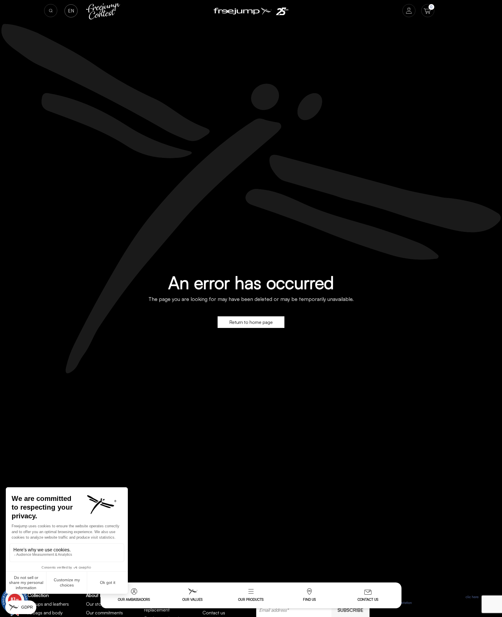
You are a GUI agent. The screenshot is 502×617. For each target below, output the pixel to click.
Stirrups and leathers (48, 604)
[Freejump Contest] (103, 11)
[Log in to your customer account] (408, 11)
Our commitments (104, 613)
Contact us (368, 599)
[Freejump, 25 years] (282, 11)
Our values (192, 599)
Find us (309, 599)
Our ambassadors (134, 599)
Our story (95, 604)
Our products (250, 599)
